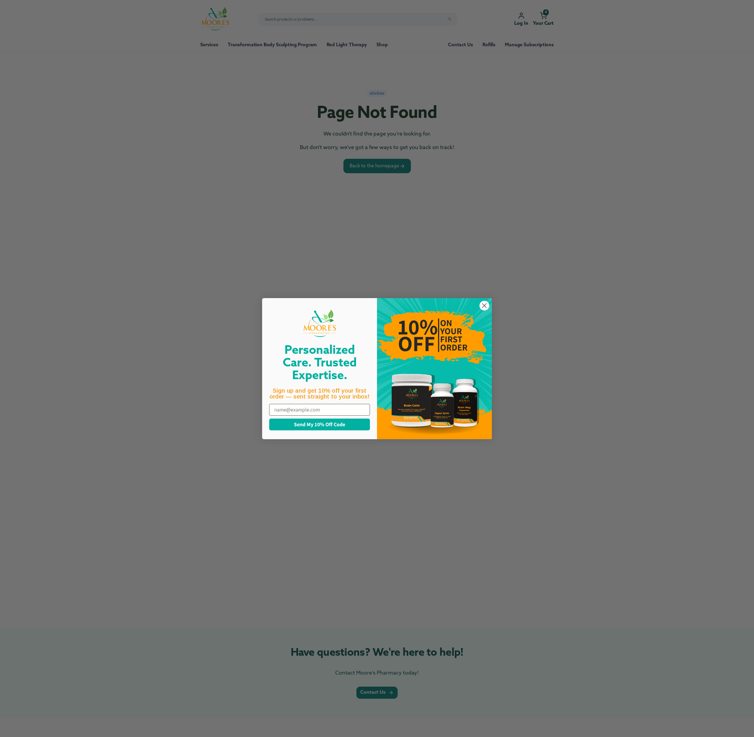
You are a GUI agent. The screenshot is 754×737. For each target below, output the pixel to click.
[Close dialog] (484, 305)
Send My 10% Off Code (319, 424)
